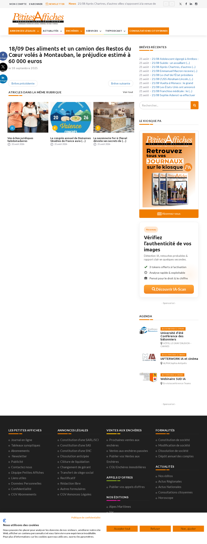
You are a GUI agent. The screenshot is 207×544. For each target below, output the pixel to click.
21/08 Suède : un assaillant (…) (171, 62)
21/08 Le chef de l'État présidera (172, 75)
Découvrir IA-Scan (170, 289)
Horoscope (165, 497)
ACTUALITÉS (51, 30)
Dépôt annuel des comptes (176, 456)
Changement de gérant (75, 467)
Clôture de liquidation (74, 461)
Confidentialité (21, 489)
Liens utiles (18, 478)
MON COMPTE (18, 4)
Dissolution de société (173, 450)
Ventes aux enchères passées (128, 450)
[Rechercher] (195, 105)
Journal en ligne (21, 440)
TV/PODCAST (114, 30)
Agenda (145, 316)
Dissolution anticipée (74, 456)
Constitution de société (174, 440)
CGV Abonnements (23, 494)
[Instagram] (196, 4)
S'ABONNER (36, 4)
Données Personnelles (26, 483)
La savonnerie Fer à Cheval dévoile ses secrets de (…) (110, 139)
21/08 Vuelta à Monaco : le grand (172, 83)
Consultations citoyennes (175, 492)
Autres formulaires (73, 489)
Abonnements (20, 450)
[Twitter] (180, 4)
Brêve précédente (23, 83)
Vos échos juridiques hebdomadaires (20, 139)
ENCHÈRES (72, 30)
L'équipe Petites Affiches (27, 472)
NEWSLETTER (56, 4)
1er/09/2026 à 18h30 (174, 355)
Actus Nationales (169, 487)
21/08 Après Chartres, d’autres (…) (173, 67)
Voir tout (128, 92)
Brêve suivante (120, 83)
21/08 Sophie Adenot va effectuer (173, 95)
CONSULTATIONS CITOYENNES (148, 30)
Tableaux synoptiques (25, 445)
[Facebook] (186, 4)
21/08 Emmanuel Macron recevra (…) (174, 71)
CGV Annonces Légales (75, 494)
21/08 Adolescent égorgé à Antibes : (175, 58)
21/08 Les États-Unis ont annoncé (173, 87)
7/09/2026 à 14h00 (173, 375)
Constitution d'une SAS (75, 445)
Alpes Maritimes (120, 506)
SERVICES (92, 30)
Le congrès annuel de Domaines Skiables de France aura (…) (70, 139)
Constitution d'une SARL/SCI (79, 440)
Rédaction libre (70, 483)
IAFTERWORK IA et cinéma (179, 358)
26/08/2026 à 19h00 (174, 329)
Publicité (17, 461)
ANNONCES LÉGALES (23, 30)
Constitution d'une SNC (76, 450)
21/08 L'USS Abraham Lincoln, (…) (172, 79)
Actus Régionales (170, 481)
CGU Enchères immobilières (127, 467)
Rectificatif (67, 478)
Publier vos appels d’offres (127, 487)
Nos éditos (165, 476)
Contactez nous (21, 467)
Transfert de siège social (76, 472)
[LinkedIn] (191, 4)
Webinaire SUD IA (173, 379)
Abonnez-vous (171, 213)
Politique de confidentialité (85, 517)
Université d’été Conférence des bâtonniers (172, 336)
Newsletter (19, 456)
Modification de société (174, 445)
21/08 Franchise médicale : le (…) (172, 91)
